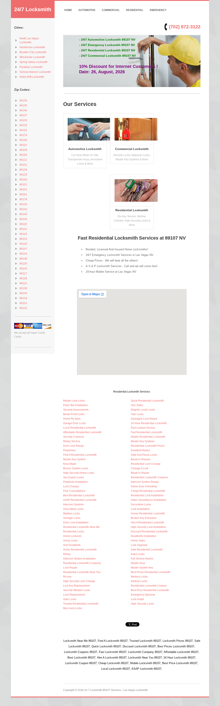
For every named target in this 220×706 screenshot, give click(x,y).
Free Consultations (74, 490)
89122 (23, 283)
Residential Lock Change (145, 463)
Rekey (67, 554)
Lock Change (71, 486)
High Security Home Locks (78, 472)
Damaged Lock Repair (144, 418)
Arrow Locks (70, 540)
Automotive (86, 10)
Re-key (67, 576)
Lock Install (137, 599)
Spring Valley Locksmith (33, 62)
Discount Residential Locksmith (149, 531)
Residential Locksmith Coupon (149, 585)
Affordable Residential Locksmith (82, 432)
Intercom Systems (73, 504)
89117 (23, 273)
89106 (23, 219)
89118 (23, 130)
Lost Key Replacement (76, 585)
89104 (23, 268)
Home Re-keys (72, 418)
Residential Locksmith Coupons (149, 477)
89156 (23, 100)
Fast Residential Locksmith (146, 432)
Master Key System (74, 459)
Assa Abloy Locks (73, 508)
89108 (23, 149)
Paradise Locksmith (31, 67)
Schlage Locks (71, 518)
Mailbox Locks (71, 513)
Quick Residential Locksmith (147, 400)
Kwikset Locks (139, 581)
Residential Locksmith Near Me (81, 527)
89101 (23, 189)
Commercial (111, 10)
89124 (23, 238)
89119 (23, 224)
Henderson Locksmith (32, 47)
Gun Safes (137, 405)
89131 (23, 164)
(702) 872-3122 (184, 26)
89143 (23, 233)
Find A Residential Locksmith (80, 454)
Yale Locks (137, 414)
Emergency (158, 10)
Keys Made (69, 463)
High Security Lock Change (79, 581)
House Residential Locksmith (148, 513)
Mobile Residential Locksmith (148, 436)
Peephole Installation (75, 481)
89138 (23, 288)
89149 (23, 214)
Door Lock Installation (76, 522)
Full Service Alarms (142, 558)
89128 (23, 278)
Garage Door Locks (74, 423)
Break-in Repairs (141, 459)
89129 (23, 298)
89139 (23, 169)
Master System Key (142, 567)
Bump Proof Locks (73, 414)
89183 (23, 154)
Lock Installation (140, 508)
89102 (23, 125)
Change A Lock (139, 468)
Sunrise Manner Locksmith (35, 71)
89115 (23, 184)
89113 (23, 303)
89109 (23, 293)
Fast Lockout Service (143, 427)
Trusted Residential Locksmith (80, 603)
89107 (23, 115)
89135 (23, 263)
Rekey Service (71, 441)
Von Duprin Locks (73, 477)
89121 (23, 159)
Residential (134, 10)
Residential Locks (73, 531)
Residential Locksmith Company (82, 563)
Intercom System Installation (79, 558)
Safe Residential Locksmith (147, 549)
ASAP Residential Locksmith (79, 499)
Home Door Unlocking (144, 486)
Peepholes (69, 450)
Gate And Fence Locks (144, 454)
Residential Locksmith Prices (148, 445)
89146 (23, 110)
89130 (23, 105)
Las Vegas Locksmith (135, 690)
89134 (23, 204)
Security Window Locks (76, 590)
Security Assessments (76, 409)
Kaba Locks (138, 554)
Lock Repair (70, 567)
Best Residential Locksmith (79, 495)
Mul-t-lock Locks (72, 608)
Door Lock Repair (73, 445)
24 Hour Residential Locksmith (149, 423)
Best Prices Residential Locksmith (150, 572)
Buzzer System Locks (75, 468)
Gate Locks (69, 599)
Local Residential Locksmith (79, 427)
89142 (23, 209)
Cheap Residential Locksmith (148, 490)
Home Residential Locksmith (80, 549)
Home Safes (138, 540)
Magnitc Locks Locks (143, 409)
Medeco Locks (139, 576)
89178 (23, 199)
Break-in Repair (140, 472)
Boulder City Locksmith (33, 52)
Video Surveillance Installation (148, 499)
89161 (23, 194)
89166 (23, 140)
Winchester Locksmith (32, 57)
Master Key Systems (142, 441)
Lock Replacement (74, 594)
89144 (23, 253)
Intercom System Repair (145, 481)
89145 (23, 243)
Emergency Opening (143, 594)
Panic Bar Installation (75, 405)
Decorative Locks (141, 504)
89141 (23, 229)
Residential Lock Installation (147, 495)
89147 (23, 248)
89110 (23, 145)
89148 (23, 258)
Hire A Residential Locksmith (147, 522)
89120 (23, 308)
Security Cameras (73, 436)
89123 (23, 174)
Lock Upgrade (139, 545)
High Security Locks (142, 603)
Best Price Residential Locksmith (150, 590)
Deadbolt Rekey (140, 450)
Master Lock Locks (74, 400)
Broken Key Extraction (144, 518)
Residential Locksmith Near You (82, 572)
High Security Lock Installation (148, 527)
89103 (23, 120)
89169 (23, 179)
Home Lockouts (72, 536)
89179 (23, 135)
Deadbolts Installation (143, 536)
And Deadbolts (72, 545)
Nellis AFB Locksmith (32, 76)
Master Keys (138, 563)
